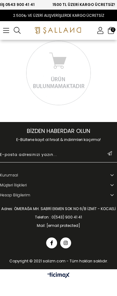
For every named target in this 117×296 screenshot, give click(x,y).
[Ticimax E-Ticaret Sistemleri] (58, 275)
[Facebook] (51, 242)
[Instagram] (65, 242)
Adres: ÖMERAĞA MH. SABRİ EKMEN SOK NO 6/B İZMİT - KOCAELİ (58, 208)
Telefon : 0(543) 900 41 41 (58, 217)
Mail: (58, 225)
